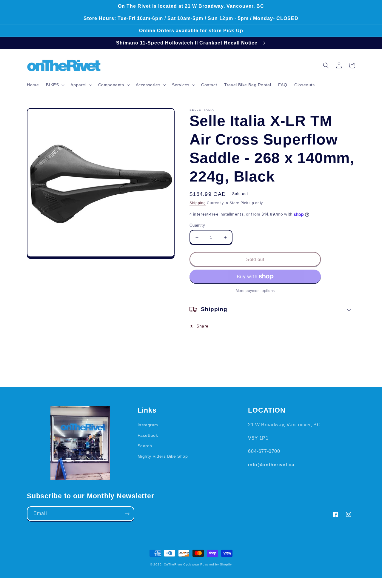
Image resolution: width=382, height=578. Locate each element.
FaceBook (148, 435)
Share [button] (202, 326)
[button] (54, 85)
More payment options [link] (255, 291)
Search (145, 445)
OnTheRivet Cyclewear (181, 564)
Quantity (197, 225)
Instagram (148, 424)
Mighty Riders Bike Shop (163, 456)
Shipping (198, 203)
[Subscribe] (127, 513)
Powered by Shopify (216, 564)
